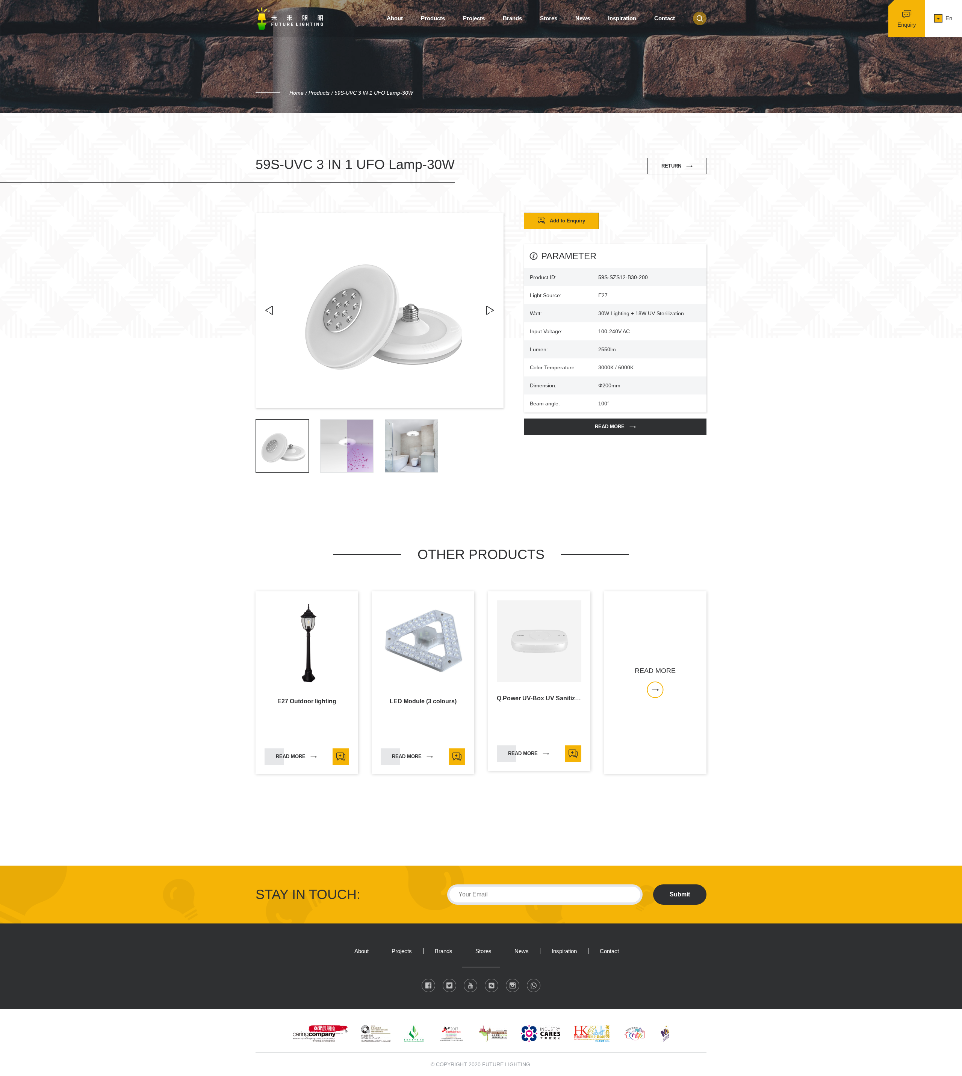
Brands (512, 18)
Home (296, 93)
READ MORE (610, 426)
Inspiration (622, 18)
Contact (664, 18)
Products (433, 18)
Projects (474, 18)
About (395, 18)
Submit (680, 894)
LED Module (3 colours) (423, 701)
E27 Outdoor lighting (306, 701)
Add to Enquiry (567, 221)
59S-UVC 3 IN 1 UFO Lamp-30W (373, 93)
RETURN (671, 166)
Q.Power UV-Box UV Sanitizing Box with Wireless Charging (539, 698)
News (582, 18)
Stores (548, 18)
